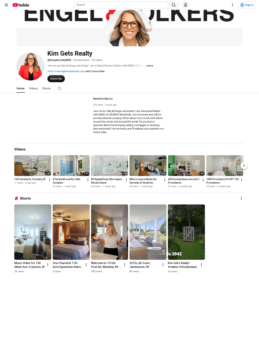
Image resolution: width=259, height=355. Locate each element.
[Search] (173, 4)
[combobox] (121, 5)
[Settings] (232, 5)
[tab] (20, 88)
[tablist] (129, 88)
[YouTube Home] (21, 5)
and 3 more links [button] (95, 71)
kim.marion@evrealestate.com (67, 71)
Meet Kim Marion (103, 98)
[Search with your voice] (185, 4)
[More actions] (49, 179)
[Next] (244, 165)
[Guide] (6, 5)
